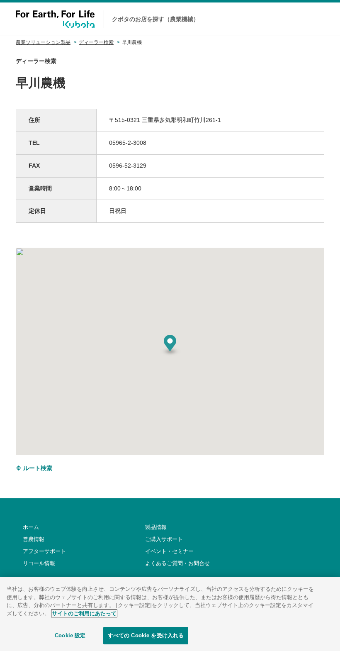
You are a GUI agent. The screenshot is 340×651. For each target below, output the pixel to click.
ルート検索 (37, 468)
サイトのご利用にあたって (84, 613)
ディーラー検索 (96, 42)
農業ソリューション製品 (43, 42)
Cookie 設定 (70, 635)
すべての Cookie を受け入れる (146, 635)
